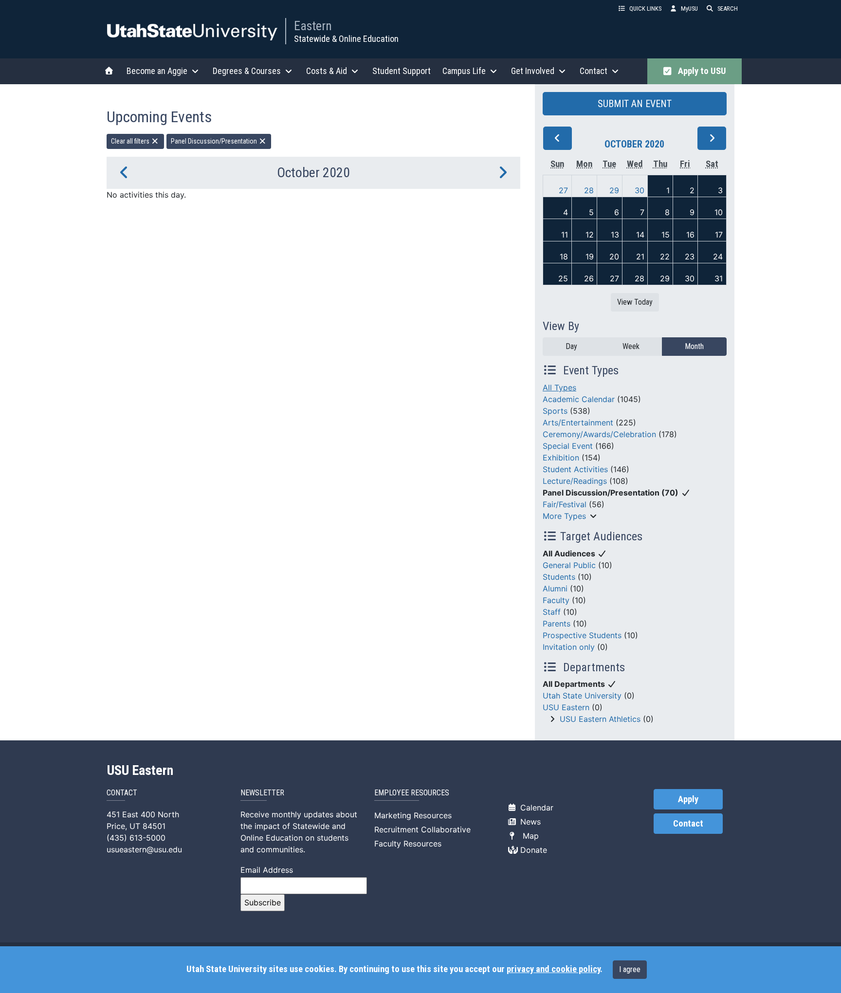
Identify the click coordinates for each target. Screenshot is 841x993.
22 (665, 256)
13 (615, 234)
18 (564, 256)
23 (690, 256)
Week (631, 346)
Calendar (535, 807)
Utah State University (582, 695)
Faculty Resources (407, 843)
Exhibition (561, 457)
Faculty (556, 600)
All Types (559, 387)
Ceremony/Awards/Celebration (599, 434)
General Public (569, 565)
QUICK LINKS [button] (645, 8)
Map (528, 836)
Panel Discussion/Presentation (214, 141)
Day (571, 346)
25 (563, 278)
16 (690, 234)
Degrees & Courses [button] (247, 71)
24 (718, 256)
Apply (688, 799)
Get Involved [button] (532, 71)
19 (589, 256)
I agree (629, 969)
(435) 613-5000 (136, 838)
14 (640, 234)
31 (718, 278)
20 (614, 256)
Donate (532, 850)
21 (640, 256)
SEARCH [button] (727, 8)
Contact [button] (593, 71)
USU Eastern (566, 707)
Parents (556, 623)
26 (589, 278)
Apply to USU (700, 71)
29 (614, 190)
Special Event (568, 446)
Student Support (401, 71)
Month (694, 346)
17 (719, 234)
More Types (564, 516)
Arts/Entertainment (578, 422)
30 (639, 190)
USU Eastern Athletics (600, 719)
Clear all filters (131, 141)
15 (665, 234)
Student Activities (575, 469)
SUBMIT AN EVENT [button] (635, 104)
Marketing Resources (413, 815)
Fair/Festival (564, 504)
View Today (635, 302)
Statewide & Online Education (346, 39)
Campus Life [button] (464, 71)
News (529, 822)
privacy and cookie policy (553, 969)
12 (589, 234)
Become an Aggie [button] (157, 71)
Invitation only (569, 647)
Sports (555, 411)
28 (589, 190)
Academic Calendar (579, 399)
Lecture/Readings (575, 481)
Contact (688, 823)
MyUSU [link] (689, 8)
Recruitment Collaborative (422, 829)
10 (718, 212)
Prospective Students (582, 635)
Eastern (313, 25)
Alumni (555, 588)
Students (559, 577)
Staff (552, 612)
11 (564, 234)
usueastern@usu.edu (144, 849)
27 (563, 190)
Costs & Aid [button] (326, 71)
